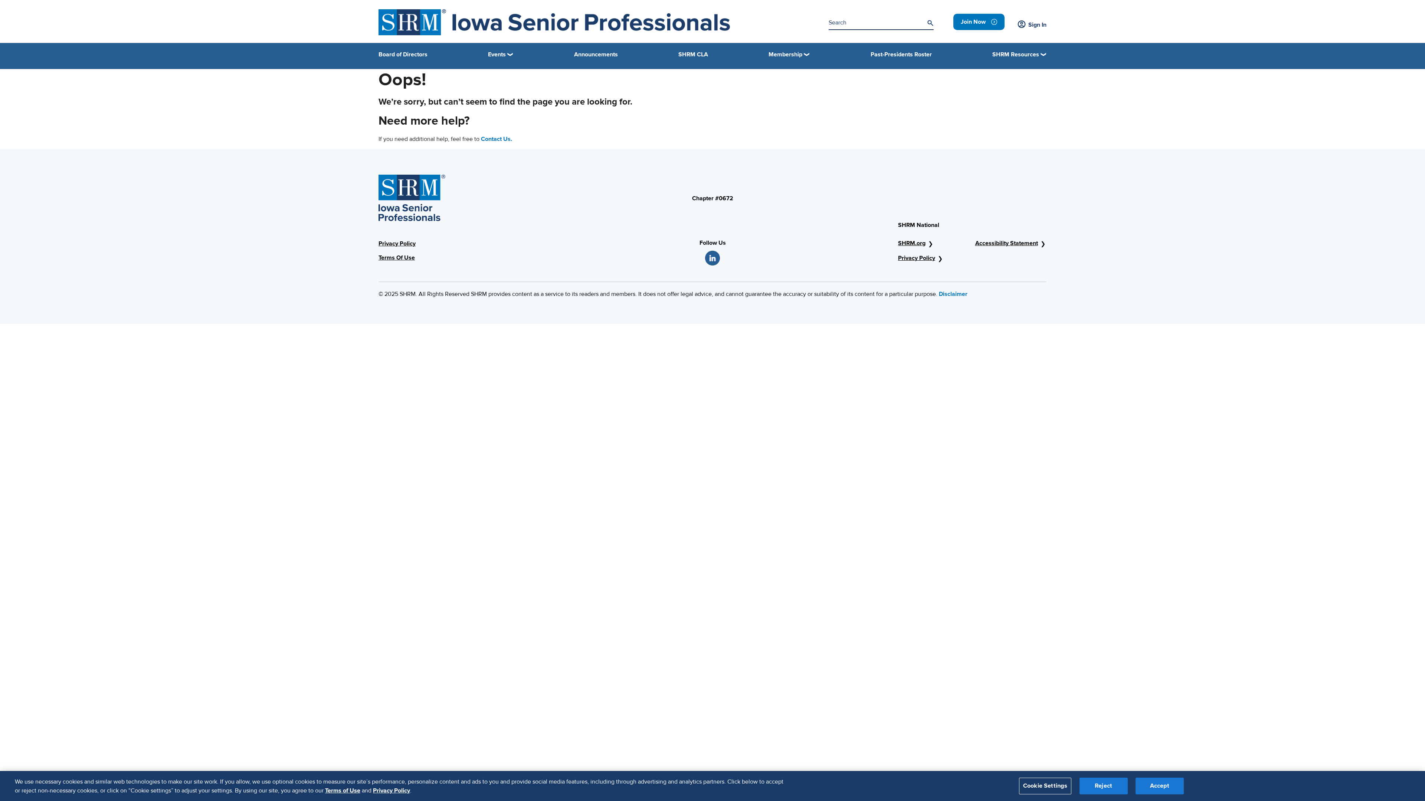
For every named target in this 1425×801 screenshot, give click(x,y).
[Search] (930, 23)
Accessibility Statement (1006, 243)
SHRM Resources (1015, 54)
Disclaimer (953, 294)
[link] (979, 22)
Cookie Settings (1045, 786)
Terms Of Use (397, 257)
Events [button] (497, 54)
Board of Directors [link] (403, 54)
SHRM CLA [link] (693, 54)
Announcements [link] (596, 54)
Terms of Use (342, 790)
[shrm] (554, 22)
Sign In (1037, 25)
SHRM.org (912, 243)
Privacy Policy (397, 243)
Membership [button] (785, 54)
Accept (1159, 786)
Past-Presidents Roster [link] (901, 54)
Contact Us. (496, 139)
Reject (1103, 786)
